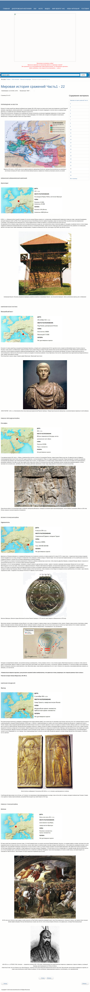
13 (70, 139)
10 (70, 129)
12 (70, 136)
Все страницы (73, 178)
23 (70, 172)
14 (70, 142)
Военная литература (25, 79)
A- (88, 82)
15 (70, 146)
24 (70, 175)
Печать (32, 91)
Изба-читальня (15, 79)
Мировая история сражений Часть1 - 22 (33, 86)
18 (70, 155)
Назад (42, 978)
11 (70, 133)
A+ (85, 82)
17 (70, 152)
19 (70, 159)
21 (70, 165)
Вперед (49, 978)
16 (70, 149)
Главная (8, 79)
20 (70, 162)
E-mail (36, 91)
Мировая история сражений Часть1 (79, 100)
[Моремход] (7, 3)
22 (70, 168)
